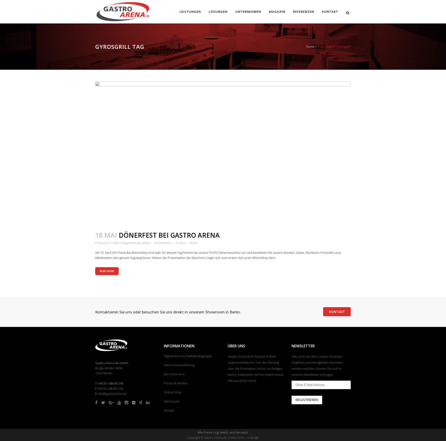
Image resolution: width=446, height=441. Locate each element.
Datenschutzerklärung (179, 365)
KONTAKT (337, 311)
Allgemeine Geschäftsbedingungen (188, 356)
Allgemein (130, 243)
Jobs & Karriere (174, 374)
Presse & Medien (176, 383)
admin (145, 243)
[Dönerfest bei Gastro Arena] (223, 153)
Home (310, 46)
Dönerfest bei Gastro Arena (169, 235)
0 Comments (163, 243)
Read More (107, 271)
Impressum (171, 401)
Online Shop (172, 392)
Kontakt (169, 410)
